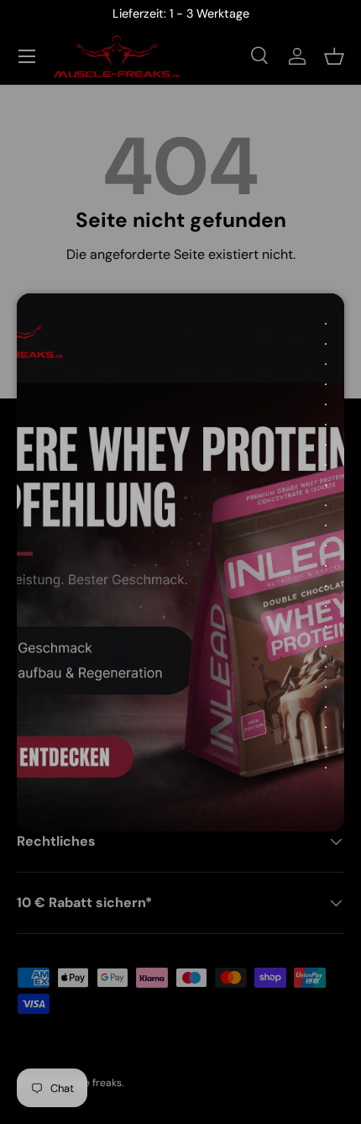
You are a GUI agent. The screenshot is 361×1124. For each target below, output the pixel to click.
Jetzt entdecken (163, 741)
